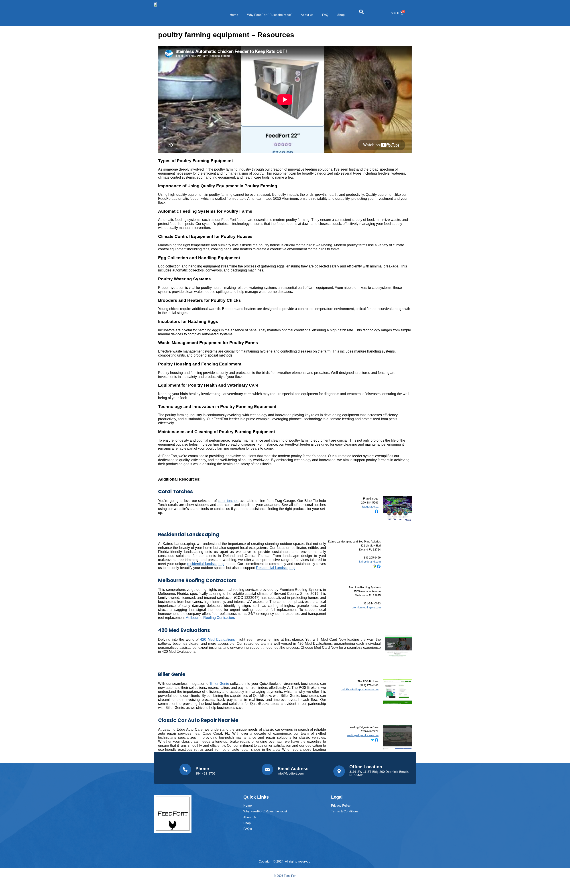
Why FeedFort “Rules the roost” (269, 14)
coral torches (228, 501)
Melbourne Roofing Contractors (197, 580)
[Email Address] (267, 769)
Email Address (293, 768)
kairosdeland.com (370, 561)
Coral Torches (175, 491)
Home (234, 14)
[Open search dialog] (361, 12)
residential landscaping (205, 564)
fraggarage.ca (370, 506)
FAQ (325, 14)
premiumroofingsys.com (366, 607)
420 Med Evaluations (184, 630)
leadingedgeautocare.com (363, 735)
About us (307, 14)
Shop (341, 14)
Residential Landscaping (188, 534)
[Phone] (185, 769)
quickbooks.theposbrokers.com (360, 689)
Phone (202, 768)
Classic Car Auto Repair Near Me (198, 720)
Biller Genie (171, 674)
